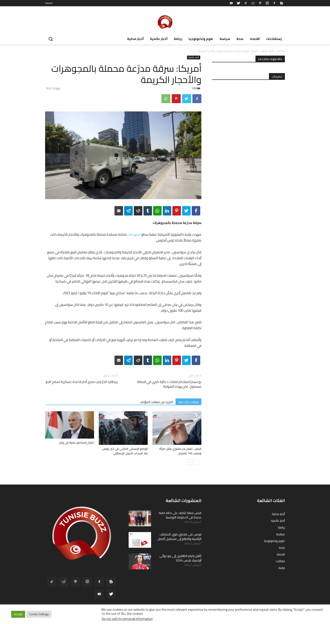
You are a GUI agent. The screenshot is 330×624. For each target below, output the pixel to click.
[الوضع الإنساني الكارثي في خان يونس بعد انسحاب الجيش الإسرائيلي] (123, 428)
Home (281, 51)
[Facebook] (274, 3)
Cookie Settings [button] (39, 614)
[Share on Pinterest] (176, 210)
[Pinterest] (260, 3)
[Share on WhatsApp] (157, 210)
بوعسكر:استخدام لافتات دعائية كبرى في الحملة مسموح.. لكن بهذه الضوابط (169, 384)
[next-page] (190, 462)
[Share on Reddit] (138, 210)
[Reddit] (252, 3)
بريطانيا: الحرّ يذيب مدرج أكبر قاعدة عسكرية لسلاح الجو (82, 381)
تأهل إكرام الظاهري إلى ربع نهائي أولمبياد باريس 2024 (180, 558)
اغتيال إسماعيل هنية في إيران (76, 442)
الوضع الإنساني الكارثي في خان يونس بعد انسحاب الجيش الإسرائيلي (125, 451)
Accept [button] (18, 614)
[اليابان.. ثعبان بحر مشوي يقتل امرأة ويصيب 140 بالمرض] (176, 428)
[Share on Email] (118, 210)
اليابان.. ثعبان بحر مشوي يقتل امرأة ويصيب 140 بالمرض (180, 451)
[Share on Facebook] (196, 210)
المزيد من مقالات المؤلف (156, 402)
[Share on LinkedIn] (167, 210)
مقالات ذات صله (188, 402)
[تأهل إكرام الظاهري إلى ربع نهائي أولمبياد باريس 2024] (140, 561)
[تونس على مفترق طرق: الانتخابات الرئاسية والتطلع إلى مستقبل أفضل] (140, 540)
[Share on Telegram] (128, 210)
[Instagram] (267, 3)
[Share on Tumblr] (147, 210)
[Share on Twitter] (186, 210)
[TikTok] (245, 3)
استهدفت (134, 234)
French (49, 3)
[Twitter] (238, 3)
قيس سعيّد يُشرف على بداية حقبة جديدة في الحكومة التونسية (180, 515)
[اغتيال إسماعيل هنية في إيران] (69, 425)
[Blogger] (281, 3)
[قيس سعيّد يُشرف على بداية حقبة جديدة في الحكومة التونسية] (140, 518)
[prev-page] (197, 462)
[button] (50, 38)
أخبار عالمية (267, 51)
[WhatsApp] (165, 98)
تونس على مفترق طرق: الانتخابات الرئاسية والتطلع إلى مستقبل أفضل (179, 536)
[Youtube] (231, 3)
